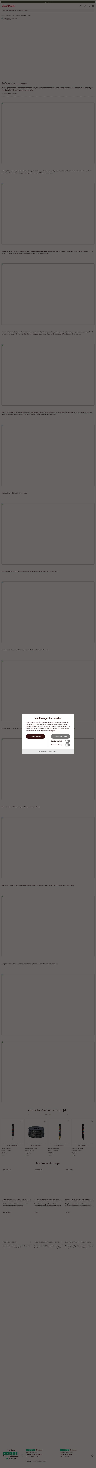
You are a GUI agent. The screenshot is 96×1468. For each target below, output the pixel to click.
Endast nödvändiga (61, 736)
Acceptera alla (35, 736)
